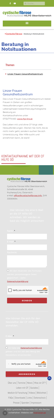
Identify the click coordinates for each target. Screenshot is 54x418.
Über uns (12, 382)
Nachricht (11, 252)
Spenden (25, 402)
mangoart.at (40, 412)
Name (10, 231)
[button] (27, 23)
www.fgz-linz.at (25, 119)
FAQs (10, 397)
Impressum (36, 402)
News (29, 382)
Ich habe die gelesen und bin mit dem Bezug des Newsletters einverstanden (24, 351)
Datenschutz (40, 397)
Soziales (34, 387)
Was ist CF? (40, 382)
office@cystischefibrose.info (28, 195)
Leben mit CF (22, 387)
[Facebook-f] (10, 3)
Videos (32, 392)
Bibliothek (41, 392)
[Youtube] (15, 3)
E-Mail (9, 336)
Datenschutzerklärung (17, 281)
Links (29, 397)
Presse (16, 402)
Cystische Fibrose (14, 34)
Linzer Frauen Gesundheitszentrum (25, 74)
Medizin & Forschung (17, 392)
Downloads (20, 397)
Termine (21, 382)
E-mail (10, 242)
